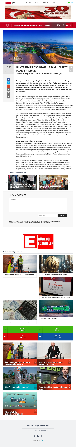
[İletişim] (67, 25)
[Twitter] (8, 82)
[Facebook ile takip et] (34, 436)
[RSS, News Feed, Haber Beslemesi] (38, 436)
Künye (37, 426)
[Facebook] (8, 79)
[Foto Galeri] (72, 3)
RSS (47, 426)
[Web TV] (69, 3)
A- (71, 71)
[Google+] (8, 86)
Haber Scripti (36, 440)
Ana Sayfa (30, 426)
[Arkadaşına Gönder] (8, 89)
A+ (71, 67)
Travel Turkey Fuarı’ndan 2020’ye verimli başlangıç (39, 73)
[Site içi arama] (71, 25)
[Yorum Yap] (8, 96)
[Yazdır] (8, 93)
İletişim (42, 426)
